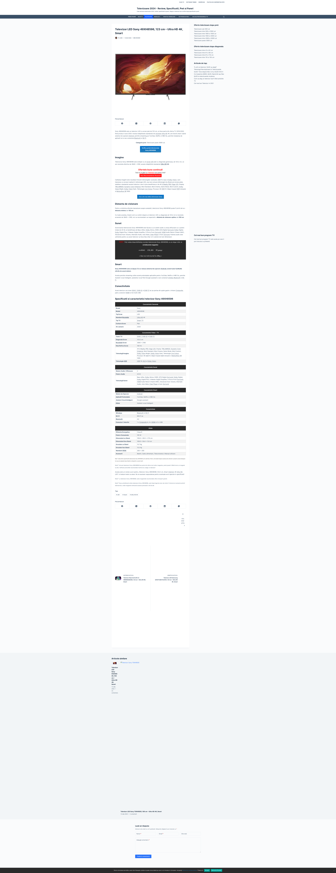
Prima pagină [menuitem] (132, 16)
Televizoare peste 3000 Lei (203, 40)
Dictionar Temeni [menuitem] (191, 2)
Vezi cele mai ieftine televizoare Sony (150, 196)
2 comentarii (133, 814)
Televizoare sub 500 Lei (202, 29)
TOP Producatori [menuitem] (183, 16)
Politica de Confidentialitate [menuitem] (215, 2)
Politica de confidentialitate (189, 870)
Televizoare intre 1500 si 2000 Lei (205, 36)
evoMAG (142, 250)
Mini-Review (136, 38)
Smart (124, 494)
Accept (207, 870)
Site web (184, 834)
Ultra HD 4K (134, 494)
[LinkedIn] (165, 123)
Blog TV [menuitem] (181, 2)
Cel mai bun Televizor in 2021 (204, 83)
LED (118, 494)
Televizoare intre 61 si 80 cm (203, 53)
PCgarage (159, 250)
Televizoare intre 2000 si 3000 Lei (205, 38)
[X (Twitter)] (136, 123)
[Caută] (223, 16)
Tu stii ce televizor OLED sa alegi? (205, 67)
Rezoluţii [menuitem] (157, 16)
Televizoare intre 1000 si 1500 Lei (205, 33)
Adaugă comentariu (142, 840)
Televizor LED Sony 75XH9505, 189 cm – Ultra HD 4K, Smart (141, 811)
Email (161, 834)
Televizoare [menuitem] (148, 16)
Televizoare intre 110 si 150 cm (204, 57)
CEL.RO (150, 250)
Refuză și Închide (216, 870)
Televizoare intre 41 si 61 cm (203, 50)
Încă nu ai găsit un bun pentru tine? (150, 172)
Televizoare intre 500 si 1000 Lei (205, 31)
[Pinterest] (151, 123)
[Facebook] (122, 123)
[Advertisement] (209, 159)
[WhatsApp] (179, 123)
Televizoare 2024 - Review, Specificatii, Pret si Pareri (165, 8)
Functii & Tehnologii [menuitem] (169, 16)
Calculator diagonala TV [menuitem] (200, 16)
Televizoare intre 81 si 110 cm (203, 55)
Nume (138, 834)
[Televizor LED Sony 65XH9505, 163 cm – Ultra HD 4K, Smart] (115, 663)
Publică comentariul (143, 856)
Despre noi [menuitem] (202, 2)
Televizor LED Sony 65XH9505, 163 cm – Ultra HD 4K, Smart (115, 676)
